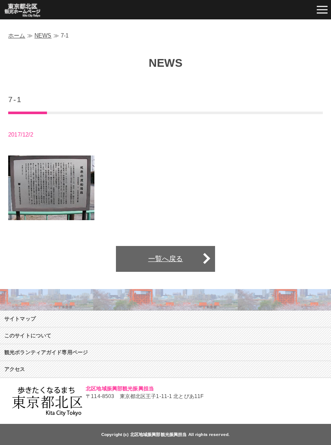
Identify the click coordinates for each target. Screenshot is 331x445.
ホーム (16, 35)
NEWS (43, 35)
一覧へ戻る (165, 258)
